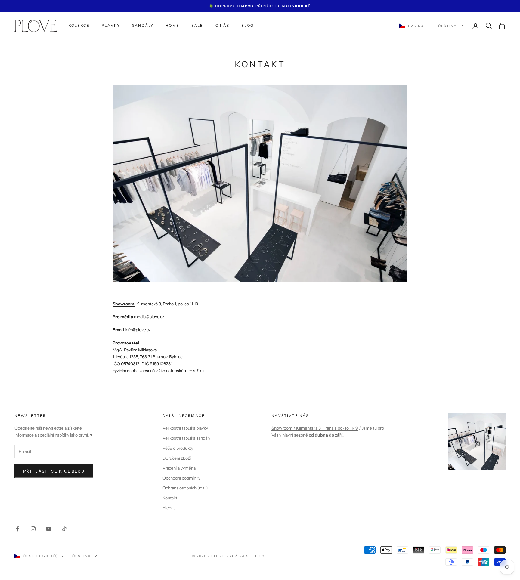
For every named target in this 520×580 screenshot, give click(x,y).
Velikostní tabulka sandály (186, 438)
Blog (247, 25)
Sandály (142, 25)
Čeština (447, 26)
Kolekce (79, 25)
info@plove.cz (138, 329)
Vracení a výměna (179, 468)
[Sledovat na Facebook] (17, 529)
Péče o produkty (177, 448)
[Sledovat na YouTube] (49, 529)
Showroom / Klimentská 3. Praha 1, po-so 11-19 (314, 428)
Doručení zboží (176, 458)
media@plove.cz (149, 316)
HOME (172, 25)
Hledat (168, 508)
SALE (197, 25)
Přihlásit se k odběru (54, 471)
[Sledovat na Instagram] (33, 529)
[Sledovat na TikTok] (64, 529)
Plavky (111, 25)
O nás (222, 25)
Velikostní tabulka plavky (185, 428)
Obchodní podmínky (181, 478)
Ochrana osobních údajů (185, 488)
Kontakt (169, 498)
